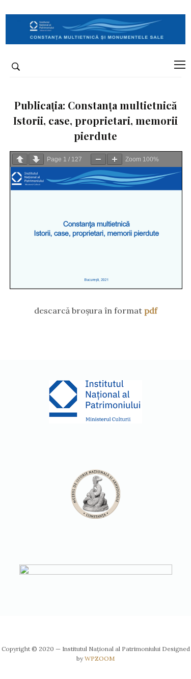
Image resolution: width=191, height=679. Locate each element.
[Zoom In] (114, 159)
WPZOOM (100, 658)
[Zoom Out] (98, 159)
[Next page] (36, 159)
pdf (150, 310)
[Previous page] (20, 159)
